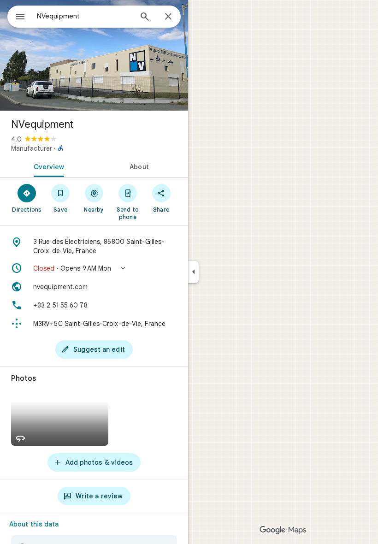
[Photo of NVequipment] (94, 55)
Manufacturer (31, 148)
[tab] (47, 166)
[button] (94, 268)
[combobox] (84, 16)
